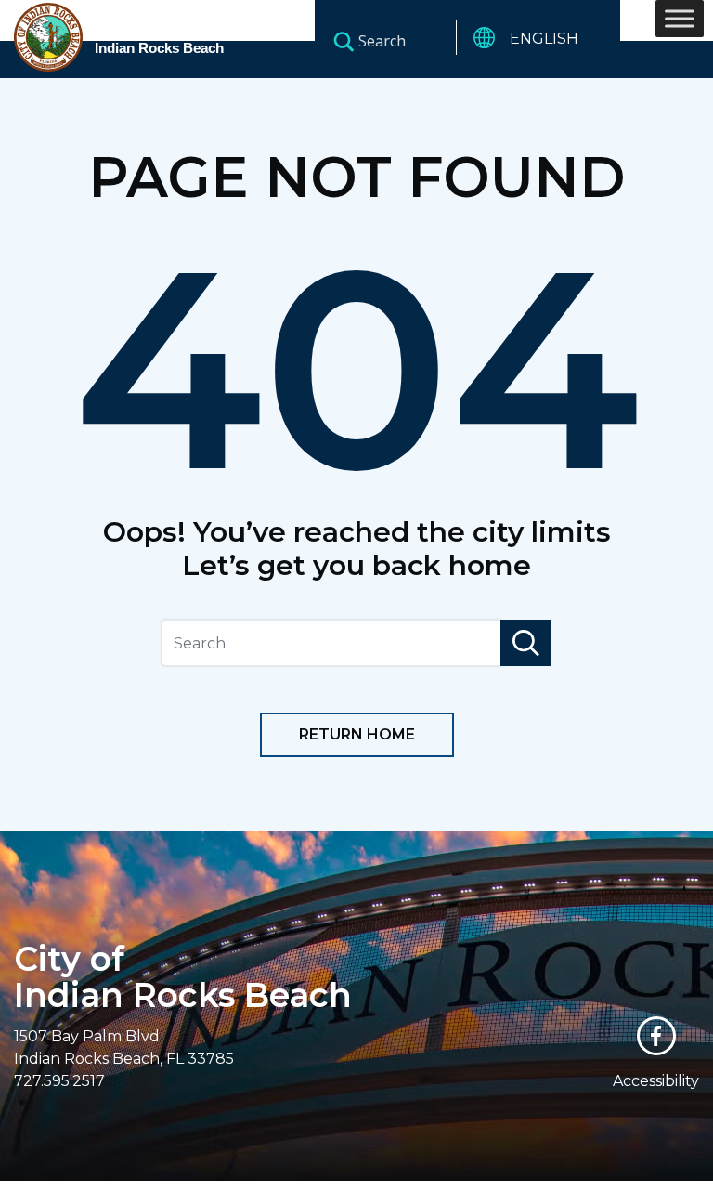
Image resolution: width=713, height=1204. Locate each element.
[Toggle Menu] (679, 18)
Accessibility (656, 1081)
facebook (656, 1035)
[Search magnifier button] (343, 41)
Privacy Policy (521, 1192)
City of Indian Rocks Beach (183, 976)
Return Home (357, 734)
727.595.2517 (59, 1081)
